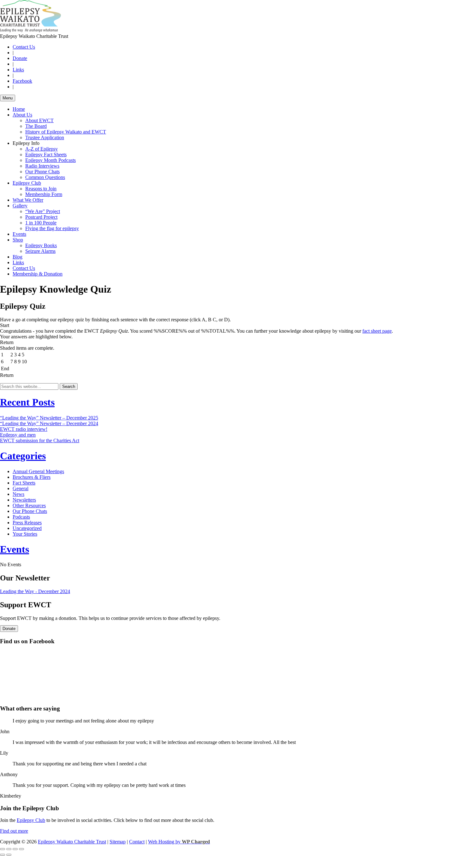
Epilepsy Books (41, 245)
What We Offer (28, 200)
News (18, 494)
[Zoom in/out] (21, 849)
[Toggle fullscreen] (15, 849)
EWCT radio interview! (23, 429)
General (20, 488)
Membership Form (43, 194)
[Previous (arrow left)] (2, 855)
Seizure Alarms (40, 251)
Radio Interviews (42, 166)
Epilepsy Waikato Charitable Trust (72, 841)
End (5, 368)
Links (18, 69)
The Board (36, 126)
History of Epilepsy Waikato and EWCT (65, 131)
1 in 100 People (41, 222)
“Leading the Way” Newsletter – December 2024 (49, 423)
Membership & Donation (37, 273)
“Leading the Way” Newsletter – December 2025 (49, 417)
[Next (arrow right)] (8, 855)
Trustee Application (44, 137)
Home (19, 109)
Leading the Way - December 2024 (35, 591)
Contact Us (24, 47)
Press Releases (27, 522)
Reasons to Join (41, 188)
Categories (23, 455)
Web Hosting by (179, 841)
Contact (137, 841)
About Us (22, 114)
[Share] (8, 849)
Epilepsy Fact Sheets (46, 154)
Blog (17, 256)
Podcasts (21, 517)
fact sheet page (377, 331)
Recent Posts (27, 402)
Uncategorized (27, 528)
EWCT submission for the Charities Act (39, 440)
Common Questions (45, 177)
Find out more (14, 831)
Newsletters (24, 499)
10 (24, 361)
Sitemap (118, 841)
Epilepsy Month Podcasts (50, 160)
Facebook (22, 81)
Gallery (20, 205)
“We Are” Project (42, 211)
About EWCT (39, 120)
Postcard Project (41, 217)
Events (19, 234)
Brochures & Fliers (32, 477)
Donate (20, 58)
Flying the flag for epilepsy (52, 228)
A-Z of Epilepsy (41, 149)
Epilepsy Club (27, 183)
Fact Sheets (24, 482)
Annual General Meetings (38, 471)
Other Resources (29, 505)
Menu (8, 98)
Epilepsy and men (18, 434)
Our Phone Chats (42, 171)
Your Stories (25, 534)
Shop (18, 239)
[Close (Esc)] (2, 849)
